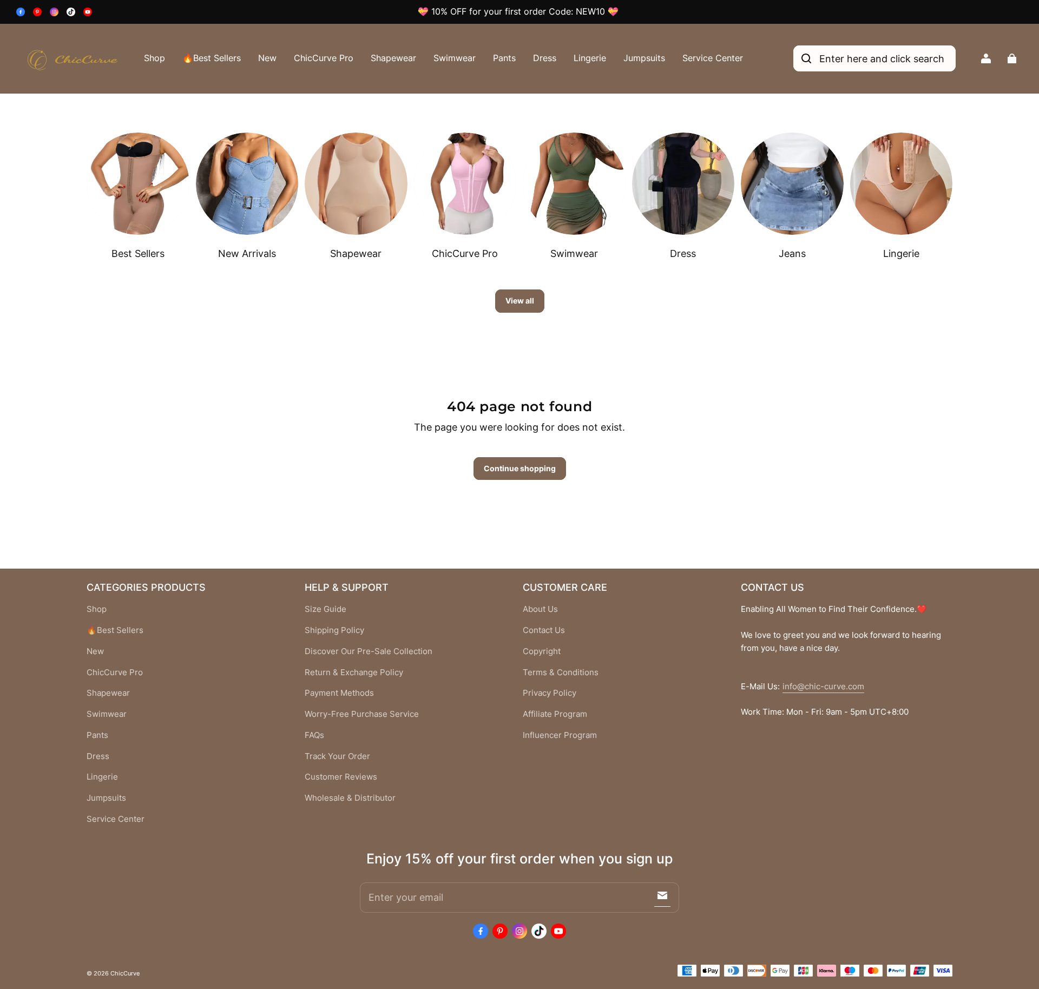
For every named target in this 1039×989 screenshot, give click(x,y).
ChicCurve (125, 973)
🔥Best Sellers (211, 57)
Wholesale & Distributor (350, 798)
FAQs (314, 735)
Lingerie (590, 57)
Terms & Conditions (561, 672)
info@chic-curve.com (823, 686)
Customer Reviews (341, 777)
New (267, 57)
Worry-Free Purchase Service (362, 714)
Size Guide (325, 609)
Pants (504, 57)
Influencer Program (560, 735)
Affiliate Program (555, 714)
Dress (544, 57)
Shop (154, 57)
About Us (540, 609)
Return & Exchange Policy (354, 672)
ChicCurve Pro (323, 57)
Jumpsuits (644, 57)
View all (519, 300)
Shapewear (393, 57)
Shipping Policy (334, 630)
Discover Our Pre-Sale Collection (368, 651)
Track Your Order (337, 756)
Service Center (712, 57)
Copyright (542, 651)
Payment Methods (339, 693)
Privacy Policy (549, 693)
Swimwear (454, 57)
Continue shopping (520, 468)
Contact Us (544, 630)
